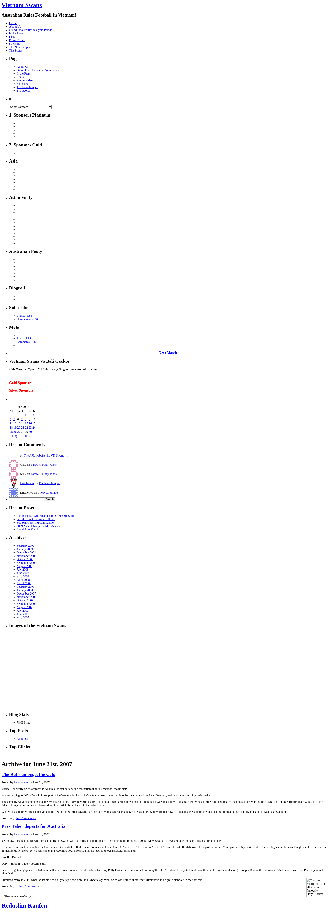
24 (33, 427)
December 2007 (26, 593)
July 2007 (22, 610)
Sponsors (14, 43)
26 (15, 431)
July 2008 (22, 569)
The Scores (16, 50)
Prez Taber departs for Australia (33, 826)
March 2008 (24, 583)
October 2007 (25, 600)
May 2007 (23, 617)
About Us (15, 26)
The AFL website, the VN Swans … (46, 455)
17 (33, 423)
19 (15, 427)
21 (22, 427)
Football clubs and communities (36, 522)
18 (11, 427)
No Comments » (26, 818)
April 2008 (23, 579)
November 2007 (26, 597)
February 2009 (25, 545)
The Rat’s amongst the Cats (28, 774)
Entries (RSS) (25, 315)
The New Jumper (19, 47)
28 (22, 431)
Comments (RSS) (27, 319)
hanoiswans (27, 483)
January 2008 (25, 590)
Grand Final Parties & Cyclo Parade (30, 30)
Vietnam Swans (22, 5)
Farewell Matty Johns (44, 464)
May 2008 (23, 576)
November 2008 (26, 555)
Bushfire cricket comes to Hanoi (36, 519)
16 (30, 423)
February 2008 (25, 586)
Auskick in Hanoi (27, 529)
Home (13, 23)
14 (22, 423)
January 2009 (25, 549)
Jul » (28, 436)
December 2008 (26, 552)
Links (12, 36)
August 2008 (24, 566)
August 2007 (24, 607)
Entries (24, 338)
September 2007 (26, 603)
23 (30, 427)
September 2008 (26, 562)
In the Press (16, 33)
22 (26, 427)
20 (18, 427)
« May (13, 436)
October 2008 (25, 559)
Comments (26, 341)
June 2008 (23, 573)
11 (11, 423)
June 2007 (23, 614)
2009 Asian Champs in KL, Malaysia (39, 526)
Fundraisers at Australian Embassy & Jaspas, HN (46, 515)
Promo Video (17, 40)
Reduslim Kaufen (24, 905)
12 (15, 423)
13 (18, 423)
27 (18, 431)
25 (11, 431)
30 (30, 431)
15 (26, 423)
